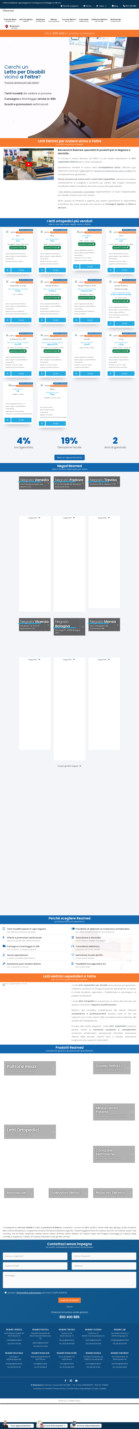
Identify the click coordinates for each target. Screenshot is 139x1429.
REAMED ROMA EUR (40, 1353)
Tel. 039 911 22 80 (93, 1367)
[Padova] (69, 496)
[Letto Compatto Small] (86, 337)
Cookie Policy (73, 1388)
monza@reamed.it (93, 1364)
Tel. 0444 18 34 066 (93, 1343)
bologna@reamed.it (14, 1364)
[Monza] (104, 638)
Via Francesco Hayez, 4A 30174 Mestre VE (14, 1334)
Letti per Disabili (25, 1227)
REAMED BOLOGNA (14, 1353)
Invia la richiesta (70, 1300)
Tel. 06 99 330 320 (66, 1367)
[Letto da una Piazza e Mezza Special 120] (52, 337)
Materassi (40, 20)
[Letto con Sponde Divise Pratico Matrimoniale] (121, 285)
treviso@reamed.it (66, 1340)
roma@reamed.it (40, 1364)
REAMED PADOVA (40, 1329)
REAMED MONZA (93, 1353)
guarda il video (16, 247)
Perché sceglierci (70, 6)
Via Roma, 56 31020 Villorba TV (67, 1334)
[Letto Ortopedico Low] (121, 233)
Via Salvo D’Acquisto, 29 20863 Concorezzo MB (93, 1358)
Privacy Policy (59, 1388)
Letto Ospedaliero (52, 241)
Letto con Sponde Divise (52, 291)
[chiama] (47, 482)
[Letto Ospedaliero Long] (121, 337)
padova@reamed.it (40, 1343)
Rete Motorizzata (52, 395)
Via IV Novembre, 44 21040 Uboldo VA (120, 1358)
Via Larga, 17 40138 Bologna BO (14, 1358)
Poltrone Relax (10, 20)
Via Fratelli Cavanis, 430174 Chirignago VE (119, 1334)
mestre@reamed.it (14, 1340)
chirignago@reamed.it (120, 1340)
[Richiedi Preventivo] (7, 270)
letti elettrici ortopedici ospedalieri (77, 191)
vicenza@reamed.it (93, 1340)
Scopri (21, 270)
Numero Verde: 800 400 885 (58, 1385)
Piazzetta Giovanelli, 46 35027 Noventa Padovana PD (40, 1336)
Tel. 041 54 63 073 (120, 1343)
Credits (103, 1388)
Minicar (53, 20)
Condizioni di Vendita (42, 1388)
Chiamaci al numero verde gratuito (69, 1315)
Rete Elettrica (18, 391)
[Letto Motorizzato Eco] (18, 233)
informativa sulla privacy (29, 1292)
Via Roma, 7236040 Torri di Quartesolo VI (93, 1334)
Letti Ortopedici (26, 20)
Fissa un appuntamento (69, 457)
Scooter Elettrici (69, 20)
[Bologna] (69, 638)
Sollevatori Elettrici (99, 20)
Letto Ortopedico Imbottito (18, 291)
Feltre (86, 1227)
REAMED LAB (119, 1329)
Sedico (93, 1227)
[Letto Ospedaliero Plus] (52, 233)
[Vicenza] (34, 638)
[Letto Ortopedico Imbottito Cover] (18, 283)
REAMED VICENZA (93, 1329)
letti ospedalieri (118, 1026)
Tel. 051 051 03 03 (14, 1367)
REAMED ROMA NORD (67, 1353)
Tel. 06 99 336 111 (40, 1367)
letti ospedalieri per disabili (93, 985)
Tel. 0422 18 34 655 (67, 1343)
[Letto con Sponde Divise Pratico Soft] (86, 283)
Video (101, 6)
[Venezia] (34, 496)
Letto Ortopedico (121, 241)
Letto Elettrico (86, 238)
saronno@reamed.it (120, 1364)
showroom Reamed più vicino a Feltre (113, 170)
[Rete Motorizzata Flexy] (52, 386)
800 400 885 (130, 6)
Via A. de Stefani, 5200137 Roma (67, 1358)
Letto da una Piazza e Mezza (18, 345)
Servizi (88, 6)
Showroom (14, 27)
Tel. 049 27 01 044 (40, 1346)
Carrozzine (84, 20)
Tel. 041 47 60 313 (14, 1343)
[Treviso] (104, 496)
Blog (116, 6)
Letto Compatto (87, 345)
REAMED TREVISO (67, 1329)
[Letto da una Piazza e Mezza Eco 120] (18, 337)
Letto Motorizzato (18, 241)
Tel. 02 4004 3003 (120, 1367)
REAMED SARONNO (120, 1353)
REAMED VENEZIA (14, 1329)
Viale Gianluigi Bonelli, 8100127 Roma (40, 1358)
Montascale (115, 20)
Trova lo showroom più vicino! (21, 82)
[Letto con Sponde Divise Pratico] (52, 283)
